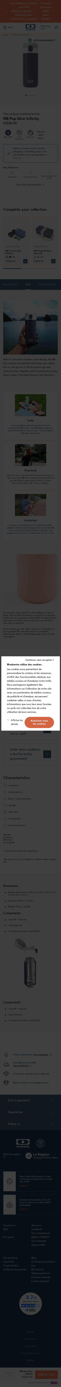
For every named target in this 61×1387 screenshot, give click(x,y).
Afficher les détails (17, 722)
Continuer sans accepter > (39, 660)
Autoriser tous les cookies (39, 722)
